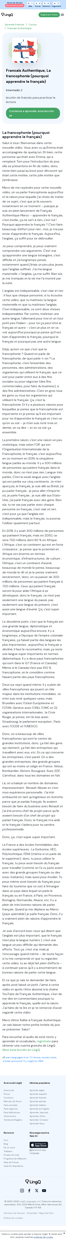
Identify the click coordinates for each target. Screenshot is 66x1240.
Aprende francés (38, 1097)
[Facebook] (29, 1190)
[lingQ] (7, 15)
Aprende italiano (38, 1105)
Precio (7, 1094)
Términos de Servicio (14, 1213)
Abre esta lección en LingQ (21, 1050)
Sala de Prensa (11, 1162)
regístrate (44, 1041)
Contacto (9, 1097)
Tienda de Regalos (13, 1119)
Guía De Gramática (13, 1166)
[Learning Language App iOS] (39, 1145)
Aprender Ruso (37, 1123)
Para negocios (11, 1108)
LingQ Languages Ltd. (30, 1201)
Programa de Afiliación (15, 1158)
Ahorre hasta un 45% (14, 5)
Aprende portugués (39, 1108)
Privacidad (32, 1213)
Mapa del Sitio (46, 1213)
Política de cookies (13, 1218)
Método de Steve (12, 1101)
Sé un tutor (9, 1147)
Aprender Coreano (39, 1119)
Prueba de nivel (11, 1155)
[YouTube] (44, 1190)
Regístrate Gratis (49, 14)
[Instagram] (22, 1190)
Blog (6, 1143)
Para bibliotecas (12, 1112)
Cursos (33, 24)
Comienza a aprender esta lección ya (32, 113)
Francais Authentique (20, 28)
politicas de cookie (43, 1237)
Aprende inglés (37, 1090)
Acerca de (9, 1090)
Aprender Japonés (39, 1112)
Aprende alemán (38, 1101)
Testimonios (10, 1116)
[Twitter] (36, 1190)
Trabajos (8, 1151)
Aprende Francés (14, 24)
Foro (6, 1140)
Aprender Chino (37, 1116)
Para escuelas (10, 1105)
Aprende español (38, 1094)
